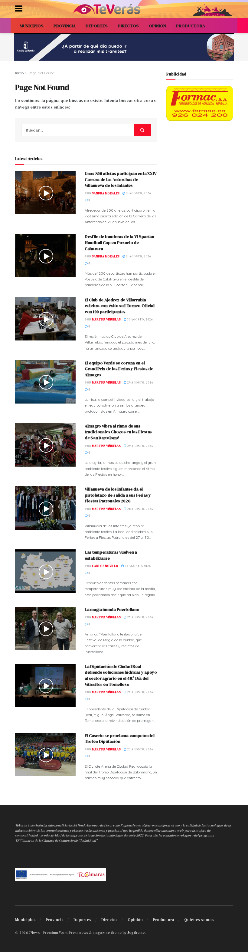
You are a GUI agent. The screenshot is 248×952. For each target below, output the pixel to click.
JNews (34, 932)
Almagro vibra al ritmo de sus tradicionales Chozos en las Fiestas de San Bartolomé (118, 432)
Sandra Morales (105, 193)
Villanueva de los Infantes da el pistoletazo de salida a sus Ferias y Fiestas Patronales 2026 (118, 495)
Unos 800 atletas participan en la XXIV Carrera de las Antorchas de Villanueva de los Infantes (120, 179)
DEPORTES (97, 26)
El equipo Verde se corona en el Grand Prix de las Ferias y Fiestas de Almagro (119, 369)
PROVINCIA (65, 26)
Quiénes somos (199, 919)
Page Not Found (41, 73)
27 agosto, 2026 (137, 566)
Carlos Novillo (105, 566)
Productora (163, 919)
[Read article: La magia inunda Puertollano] (45, 628)
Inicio (19, 73)
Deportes (82, 919)
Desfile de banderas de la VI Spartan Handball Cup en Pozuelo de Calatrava (119, 242)
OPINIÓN (157, 26)
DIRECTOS (128, 26)
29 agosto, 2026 (139, 382)
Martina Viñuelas (106, 319)
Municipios (25, 919)
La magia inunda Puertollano (112, 609)
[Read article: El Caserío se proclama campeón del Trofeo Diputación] (45, 754)
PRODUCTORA (190, 26)
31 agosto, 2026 (138, 193)
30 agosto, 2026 (139, 319)
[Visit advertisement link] (124, 47)
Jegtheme (136, 932)
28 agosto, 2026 (139, 509)
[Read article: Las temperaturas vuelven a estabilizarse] (45, 571)
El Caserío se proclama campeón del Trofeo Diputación (119, 738)
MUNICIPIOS (32, 26)
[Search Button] (142, 130)
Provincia (55, 919)
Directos (109, 919)
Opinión (135, 919)
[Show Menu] (18, 9)
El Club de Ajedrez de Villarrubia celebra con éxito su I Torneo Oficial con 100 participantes (120, 306)
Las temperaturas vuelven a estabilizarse (111, 555)
